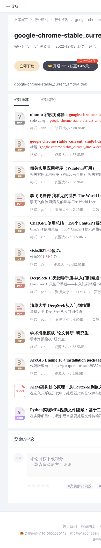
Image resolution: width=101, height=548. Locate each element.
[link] (21, 19)
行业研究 (41, 20)
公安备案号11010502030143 (46, 533)
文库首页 (21, 20)
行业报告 (61, 20)
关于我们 (69, 526)
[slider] (39, 486)
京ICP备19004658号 (84, 533)
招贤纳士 (88, 526)
